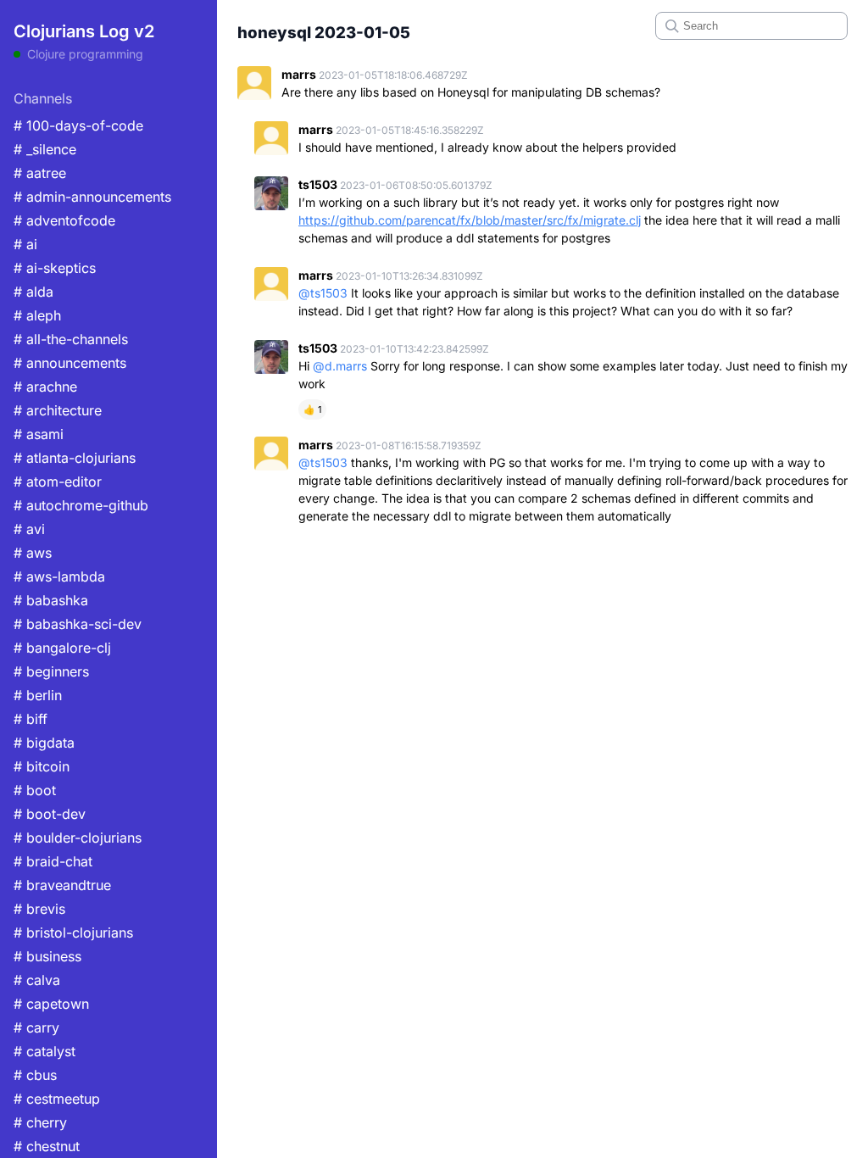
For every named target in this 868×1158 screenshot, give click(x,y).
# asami (39, 434)
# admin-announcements (92, 196)
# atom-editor (58, 481)
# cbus (35, 1074)
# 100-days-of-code (78, 125)
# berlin (38, 695)
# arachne (45, 386)
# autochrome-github (81, 505)
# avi (29, 529)
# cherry (40, 1122)
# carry (36, 1027)
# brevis (39, 908)
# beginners (51, 671)
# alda (33, 291)
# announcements (70, 362)
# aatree (40, 172)
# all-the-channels (71, 339)
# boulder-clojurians (78, 837)
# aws (33, 552)
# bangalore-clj (62, 647)
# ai (25, 244)
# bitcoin (42, 766)
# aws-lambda (59, 576)
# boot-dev (50, 813)
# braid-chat (53, 861)
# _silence (45, 149)
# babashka (51, 600)
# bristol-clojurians (73, 932)
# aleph (37, 315)
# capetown (51, 1003)
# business (47, 956)
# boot (35, 790)
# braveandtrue (62, 885)
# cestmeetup (57, 1098)
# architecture (58, 410)
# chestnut (47, 1146)
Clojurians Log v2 (84, 31)
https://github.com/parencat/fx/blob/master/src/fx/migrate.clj (469, 220)
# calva (37, 979)
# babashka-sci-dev (78, 623)
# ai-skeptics (55, 267)
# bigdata (44, 742)
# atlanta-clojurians (75, 457)
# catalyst (44, 1051)
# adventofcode (64, 220)
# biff (30, 718)
